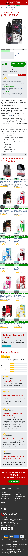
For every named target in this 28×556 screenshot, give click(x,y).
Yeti (2, 128)
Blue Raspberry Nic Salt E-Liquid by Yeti (6, 267)
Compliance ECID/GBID (7, 154)
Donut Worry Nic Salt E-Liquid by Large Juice (20, 296)
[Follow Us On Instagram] (12, 528)
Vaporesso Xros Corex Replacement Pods (20, 182)
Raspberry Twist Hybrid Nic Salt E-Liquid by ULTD (7, 324)
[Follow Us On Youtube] (9, 528)
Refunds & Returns (19, 503)
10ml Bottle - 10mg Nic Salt (10, 69)
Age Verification (19, 498)
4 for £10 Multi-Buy (18, 64)
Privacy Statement (5, 496)
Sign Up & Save (14, 481)
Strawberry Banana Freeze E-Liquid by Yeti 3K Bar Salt (6, 240)
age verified (19, 94)
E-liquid (5, 7)
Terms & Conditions (6, 498)
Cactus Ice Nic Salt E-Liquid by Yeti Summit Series (20, 240)
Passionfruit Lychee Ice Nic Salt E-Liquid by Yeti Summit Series (6, 297)
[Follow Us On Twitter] (5, 528)
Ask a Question (6, 345)
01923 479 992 (10, 522)
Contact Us (18, 492)
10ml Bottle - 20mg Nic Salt (10, 71)
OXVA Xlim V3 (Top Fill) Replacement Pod (6, 182)
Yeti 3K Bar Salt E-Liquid (8, 9)
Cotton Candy (18, 53)
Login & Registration (20, 496)
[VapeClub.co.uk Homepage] (1, 7)
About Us (3, 492)
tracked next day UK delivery (9, 83)
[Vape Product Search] (26, 2)
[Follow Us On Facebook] (2, 528)
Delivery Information (6, 494)
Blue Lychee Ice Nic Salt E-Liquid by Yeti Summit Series (20, 212)
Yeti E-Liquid (12, 7)
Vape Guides (18, 494)
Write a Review (6, 357)
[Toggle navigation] (1, 2)
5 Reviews (11, 77)
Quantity (5, 74)
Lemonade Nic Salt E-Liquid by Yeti (19, 324)
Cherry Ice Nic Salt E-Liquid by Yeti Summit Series (20, 268)
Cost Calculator (19, 500)
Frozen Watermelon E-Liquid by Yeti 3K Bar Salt (6, 211)
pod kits (11, 115)
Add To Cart (22, 74)
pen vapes (18, 115)
